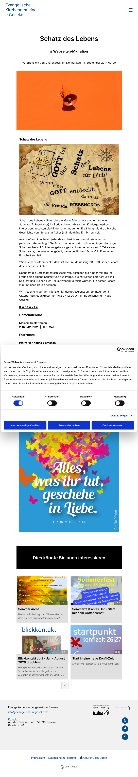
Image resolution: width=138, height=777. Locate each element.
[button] (85, 10)
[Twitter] (125, 720)
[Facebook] (125, 728)
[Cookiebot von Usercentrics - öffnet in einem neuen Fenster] (119, 349)
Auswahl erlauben (69, 425)
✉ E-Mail (48, 327)
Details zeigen (119, 415)
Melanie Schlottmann (33, 323)
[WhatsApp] (125, 736)
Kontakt (13, 719)
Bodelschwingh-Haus (67, 224)
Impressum (38, 757)
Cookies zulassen (112, 425)
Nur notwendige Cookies (25, 425)
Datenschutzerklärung (62, 757)
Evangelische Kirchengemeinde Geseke (21, 10)
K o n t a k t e (28, 307)
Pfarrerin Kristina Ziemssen (37, 342)
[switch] (52, 403)
